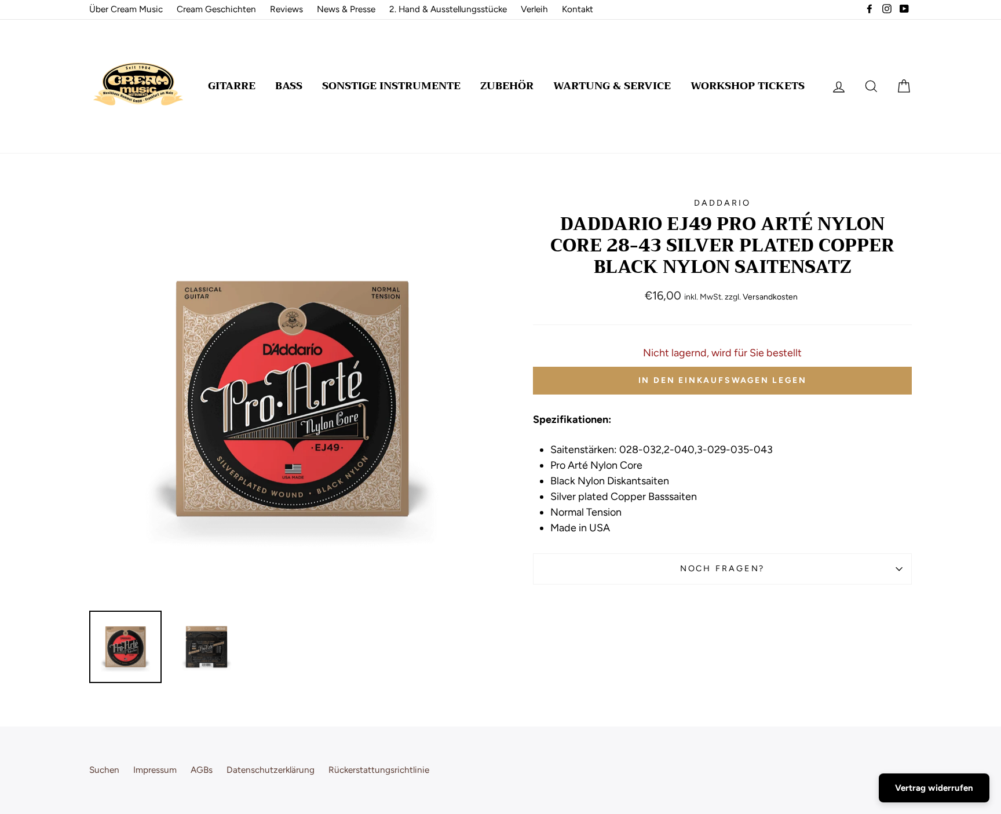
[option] (291, 399)
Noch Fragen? (722, 568)
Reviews (286, 8)
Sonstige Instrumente (391, 85)
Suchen (104, 769)
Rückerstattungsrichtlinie (378, 769)
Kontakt (577, 8)
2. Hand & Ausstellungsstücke (448, 8)
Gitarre (231, 85)
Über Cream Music (126, 8)
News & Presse (346, 8)
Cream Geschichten (216, 8)
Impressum (155, 769)
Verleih (534, 8)
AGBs (202, 769)
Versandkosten (770, 297)
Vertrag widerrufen (934, 788)
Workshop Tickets (748, 85)
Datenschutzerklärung (270, 769)
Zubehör (507, 85)
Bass (288, 85)
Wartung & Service (612, 85)
